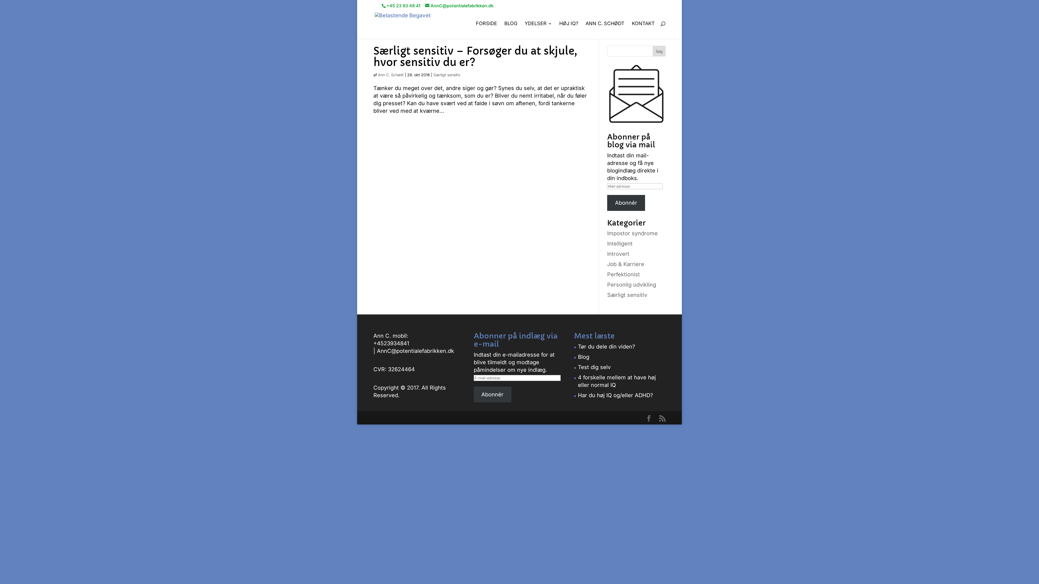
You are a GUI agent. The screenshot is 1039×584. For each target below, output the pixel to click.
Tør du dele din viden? (606, 346)
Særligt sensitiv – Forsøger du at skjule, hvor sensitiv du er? (475, 57)
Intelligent (620, 243)
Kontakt (643, 24)
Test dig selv (594, 367)
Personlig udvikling (631, 284)
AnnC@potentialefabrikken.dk (415, 351)
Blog (510, 24)
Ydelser (536, 24)
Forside (486, 24)
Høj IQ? (568, 24)
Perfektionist (623, 274)
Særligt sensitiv (447, 74)
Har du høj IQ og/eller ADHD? (615, 395)
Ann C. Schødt (605, 24)
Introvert (618, 254)
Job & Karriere (625, 264)
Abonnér (626, 203)
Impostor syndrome (632, 233)
